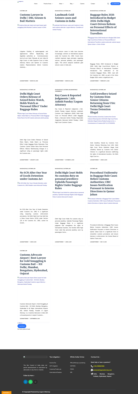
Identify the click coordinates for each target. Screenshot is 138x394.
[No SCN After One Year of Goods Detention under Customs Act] (33, 194)
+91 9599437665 (115, 3)
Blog (71, 3)
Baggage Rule (59, 10)
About (60, 3)
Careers (82, 3)
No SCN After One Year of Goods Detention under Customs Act (33, 175)
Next (20, 323)
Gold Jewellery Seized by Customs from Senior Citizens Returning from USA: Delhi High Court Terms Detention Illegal (103, 103)
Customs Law (23, 10)
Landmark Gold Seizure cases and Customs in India (65, 17)
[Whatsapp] (30, 382)
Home (35, 3)
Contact (93, 3)
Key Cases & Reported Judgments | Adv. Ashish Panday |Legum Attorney (69, 100)
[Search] (108, 3)
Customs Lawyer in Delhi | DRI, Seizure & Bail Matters (33, 17)
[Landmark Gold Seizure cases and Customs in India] (69, 36)
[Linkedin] (25, 382)
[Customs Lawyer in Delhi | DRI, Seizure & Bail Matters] (33, 36)
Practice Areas (47, 3)
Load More (22, 326)
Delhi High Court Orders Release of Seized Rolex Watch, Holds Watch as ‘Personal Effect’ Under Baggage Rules (34, 101)
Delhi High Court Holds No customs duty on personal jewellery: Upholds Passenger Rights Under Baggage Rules (69, 180)
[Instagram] (35, 382)
